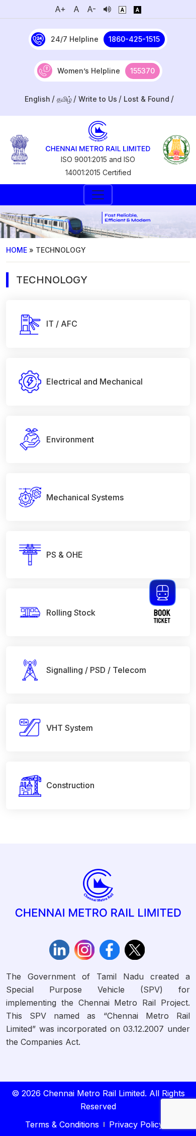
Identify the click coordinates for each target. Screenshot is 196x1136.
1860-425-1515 (134, 39)
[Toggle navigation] (98, 194)
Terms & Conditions (62, 1124)
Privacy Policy (136, 1124)
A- (91, 9)
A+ (60, 9)
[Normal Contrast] (122, 9)
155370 (142, 70)
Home (16, 250)
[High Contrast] (137, 9)
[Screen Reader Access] (107, 9)
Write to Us (97, 99)
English (37, 99)
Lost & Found (146, 99)
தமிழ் (64, 99)
